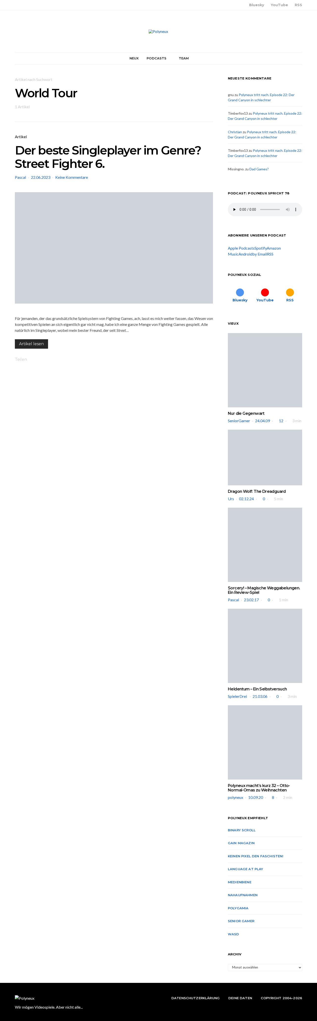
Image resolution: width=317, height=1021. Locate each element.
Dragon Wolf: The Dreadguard (257, 491)
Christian (235, 132)
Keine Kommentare (71, 177)
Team (184, 58)
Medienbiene (239, 882)
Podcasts (156, 58)
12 (281, 420)
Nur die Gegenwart (246, 413)
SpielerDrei (238, 696)
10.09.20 (255, 797)
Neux (134, 58)
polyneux (235, 797)
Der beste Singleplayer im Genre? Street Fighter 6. (108, 157)
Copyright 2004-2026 (281, 998)
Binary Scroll (242, 830)
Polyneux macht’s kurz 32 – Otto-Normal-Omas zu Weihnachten (259, 787)
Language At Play (245, 869)
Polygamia (238, 908)
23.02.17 (251, 599)
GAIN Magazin (241, 843)
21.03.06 (260, 696)
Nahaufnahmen (243, 895)
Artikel (21, 136)
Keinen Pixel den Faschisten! (256, 856)
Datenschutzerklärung (195, 998)
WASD (233, 934)
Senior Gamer (241, 921)
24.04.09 (262, 420)
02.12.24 (246, 498)
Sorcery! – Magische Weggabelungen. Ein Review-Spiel (264, 590)
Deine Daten (240, 998)
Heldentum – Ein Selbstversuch (257, 689)
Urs (231, 498)
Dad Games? (259, 169)
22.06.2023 (40, 177)
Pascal (20, 177)
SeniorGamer (239, 420)
